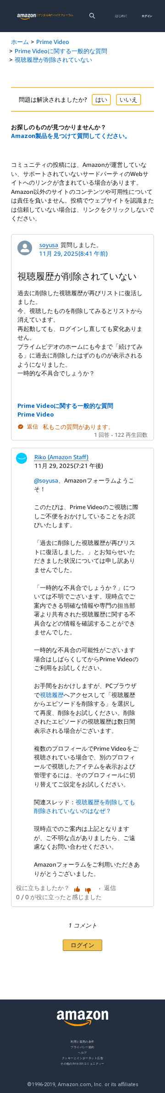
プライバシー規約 (82, 1046)
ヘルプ (82, 1052)
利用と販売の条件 (82, 1041)
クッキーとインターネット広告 (82, 1057)
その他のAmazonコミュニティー (82, 1063)
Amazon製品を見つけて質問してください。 (71, 135)
